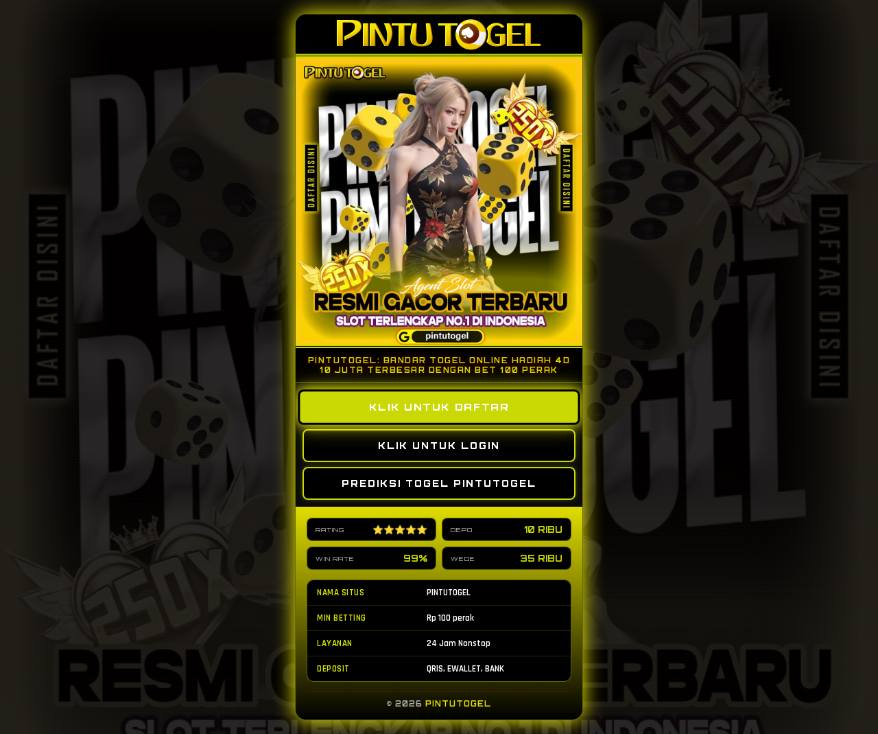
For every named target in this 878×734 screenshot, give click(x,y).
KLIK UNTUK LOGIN (439, 445)
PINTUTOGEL (458, 704)
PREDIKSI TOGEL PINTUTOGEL (439, 483)
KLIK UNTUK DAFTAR (439, 407)
